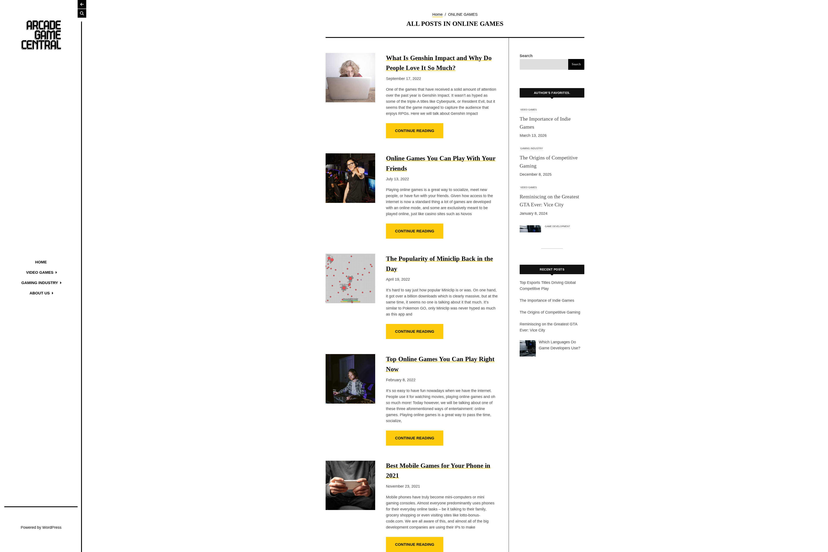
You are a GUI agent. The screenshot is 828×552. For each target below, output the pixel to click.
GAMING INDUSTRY (531, 109)
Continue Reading (414, 131)
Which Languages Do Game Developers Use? (563, 205)
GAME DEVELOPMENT (557, 187)
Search (526, 56)
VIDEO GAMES (528, 148)
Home (437, 14)
